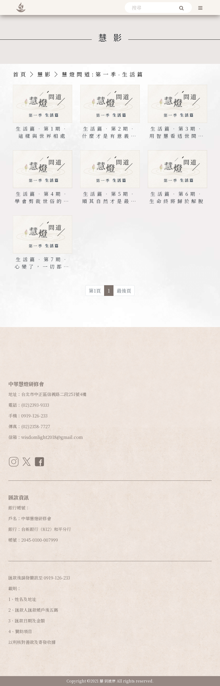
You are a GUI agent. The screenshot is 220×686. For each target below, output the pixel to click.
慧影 (44, 74)
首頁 (20, 74)
